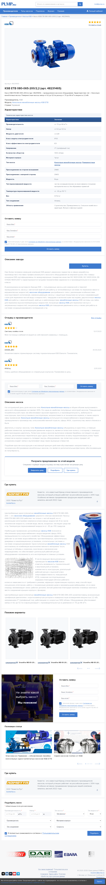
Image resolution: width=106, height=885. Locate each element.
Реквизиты (100, 877)
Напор (32, 811)
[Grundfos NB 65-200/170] (53, 638)
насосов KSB (53, 561)
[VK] (7, 875)
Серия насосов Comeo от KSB (68, 756)
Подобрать (55, 470)
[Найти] (80, 4)
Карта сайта (53, 874)
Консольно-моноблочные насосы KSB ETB (30, 102)
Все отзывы (96, 318)
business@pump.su (97, 873)
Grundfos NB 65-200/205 (27, 662)
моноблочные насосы (69, 300)
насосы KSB (64, 303)
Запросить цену (37, 470)
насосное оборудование (39, 292)
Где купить (71, 470)
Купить (85, 266)
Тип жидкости (93, 811)
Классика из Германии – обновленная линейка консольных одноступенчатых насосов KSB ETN (29, 757)
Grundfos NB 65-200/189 (91, 662)
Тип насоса (59, 811)
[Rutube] (10, 875)
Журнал (51, 11)
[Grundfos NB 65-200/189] (85, 638)
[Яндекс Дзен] (3, 875)
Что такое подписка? (45, 869)
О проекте (44, 874)
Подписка (40, 11)
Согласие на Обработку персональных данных (44, 242)
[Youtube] (14, 875)
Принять (99, 881)
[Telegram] (18, 875)
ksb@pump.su (99, 4)
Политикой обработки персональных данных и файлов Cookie (23, 882)
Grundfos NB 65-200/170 (59, 662)
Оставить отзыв (95, 25)
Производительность (13, 811)
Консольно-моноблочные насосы (67, 162)
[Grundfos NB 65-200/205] (20, 638)
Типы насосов (27, 11)
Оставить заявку (68, 714)
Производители (10, 11)
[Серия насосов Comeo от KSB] (77, 742)
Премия (60, 11)
